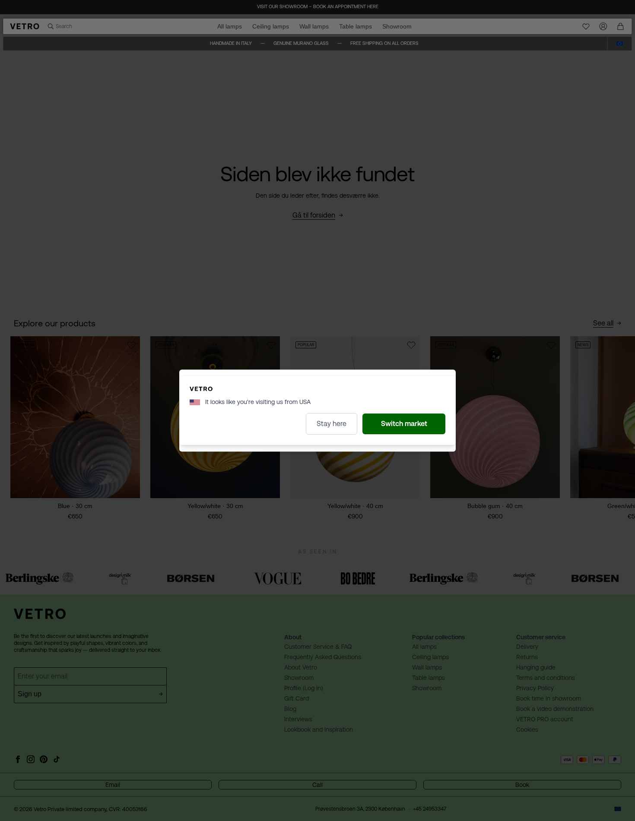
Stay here (331, 424)
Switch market (404, 424)
